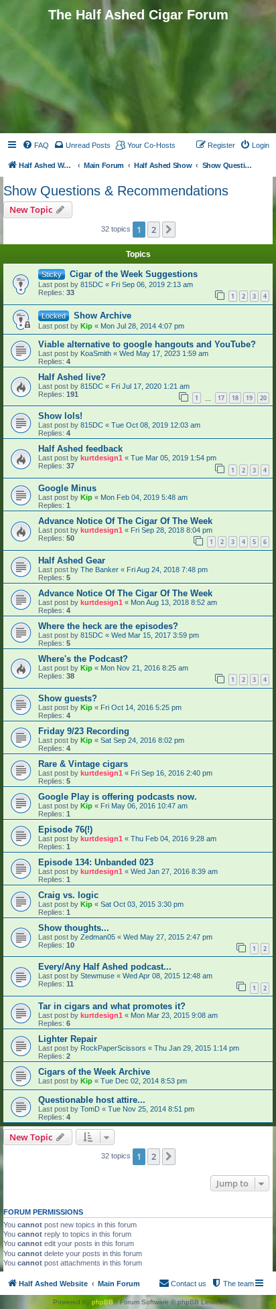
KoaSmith (95, 353)
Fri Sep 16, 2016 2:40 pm (171, 773)
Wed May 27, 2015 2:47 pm (167, 937)
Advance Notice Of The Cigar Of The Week (125, 521)
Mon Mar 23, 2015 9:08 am (174, 1015)
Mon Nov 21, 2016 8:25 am (144, 668)
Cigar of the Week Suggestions (134, 274)
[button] (169, 230)
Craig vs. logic (68, 895)
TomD (90, 1109)
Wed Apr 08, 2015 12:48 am (167, 976)
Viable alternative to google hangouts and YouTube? (147, 344)
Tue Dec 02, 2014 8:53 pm (143, 1081)
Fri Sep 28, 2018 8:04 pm (171, 530)
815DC (91, 284)
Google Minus (67, 488)
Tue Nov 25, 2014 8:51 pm (151, 1109)
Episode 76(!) (65, 829)
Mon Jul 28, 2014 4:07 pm (142, 326)
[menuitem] (35, 145)
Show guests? (67, 698)
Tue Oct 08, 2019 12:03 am (155, 425)
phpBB (102, 1302)
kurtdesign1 (101, 458)
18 (235, 398)
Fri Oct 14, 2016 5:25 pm (141, 707)
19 (249, 398)
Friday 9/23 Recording (83, 731)
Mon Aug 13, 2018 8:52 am (174, 602)
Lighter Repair (67, 1039)
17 (221, 398)
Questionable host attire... (91, 1100)
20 (263, 398)
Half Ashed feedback (80, 449)
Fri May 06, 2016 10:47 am (144, 806)
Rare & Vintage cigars (83, 764)
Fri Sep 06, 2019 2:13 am (152, 284)
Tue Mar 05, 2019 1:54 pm (173, 458)
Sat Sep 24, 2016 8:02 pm (142, 740)
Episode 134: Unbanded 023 (95, 862)
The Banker (99, 569)
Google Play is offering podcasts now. (117, 797)
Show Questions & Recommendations (115, 190)
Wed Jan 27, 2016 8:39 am (174, 871)
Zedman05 (97, 937)
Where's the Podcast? (83, 659)
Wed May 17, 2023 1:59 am (163, 353)
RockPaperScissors (113, 1048)
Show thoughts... (73, 928)
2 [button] (153, 230)
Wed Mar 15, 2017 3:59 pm (155, 635)
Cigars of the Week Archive (94, 1072)
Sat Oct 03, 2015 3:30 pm (142, 904)
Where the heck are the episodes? (108, 626)
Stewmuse (97, 976)
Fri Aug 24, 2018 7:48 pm (167, 569)
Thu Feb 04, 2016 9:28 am (173, 839)
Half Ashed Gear (71, 560)
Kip (86, 326)
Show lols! (60, 416)
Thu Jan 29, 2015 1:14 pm (196, 1048)
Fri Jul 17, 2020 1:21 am (150, 386)
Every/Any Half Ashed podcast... (104, 967)
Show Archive (102, 316)
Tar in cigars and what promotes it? (112, 1006)
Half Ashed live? (72, 377)
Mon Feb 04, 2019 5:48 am (144, 497)
